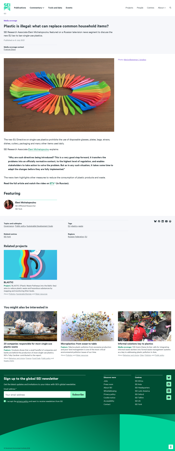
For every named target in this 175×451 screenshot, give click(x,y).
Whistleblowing (110, 390)
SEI (5, 13)
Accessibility (109, 400)
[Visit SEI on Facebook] (168, 384)
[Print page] (170, 221)
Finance (28, 358)
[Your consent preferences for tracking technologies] (171, 447)
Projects (129, 7)
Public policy (46, 358)
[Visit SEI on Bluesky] (168, 377)
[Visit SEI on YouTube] (168, 397)
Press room (108, 384)
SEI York (138, 404)
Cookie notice (109, 397)
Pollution (12, 294)
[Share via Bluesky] (155, 221)
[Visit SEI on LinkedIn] (168, 390)
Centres (150, 7)
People (140, 7)
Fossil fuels (36, 358)
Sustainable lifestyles (24, 294)
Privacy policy (109, 394)
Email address (10, 389)
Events (69, 7)
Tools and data (55, 7)
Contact (107, 404)
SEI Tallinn (139, 397)
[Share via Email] (166, 221)
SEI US (137, 400)
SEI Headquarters (142, 387)
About (161, 7)
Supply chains (9, 360)
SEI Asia (138, 384)
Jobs (106, 381)
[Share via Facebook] (159, 221)
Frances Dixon (10, 49)
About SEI (108, 387)
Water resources (41, 294)
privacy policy (22, 401)
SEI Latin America (142, 390)
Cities (142, 355)
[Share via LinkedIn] (163, 221)
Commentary (36, 7)
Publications (20, 7)
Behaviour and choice (17, 358)
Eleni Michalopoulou (25, 202)
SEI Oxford (139, 394)
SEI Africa (139, 381)
